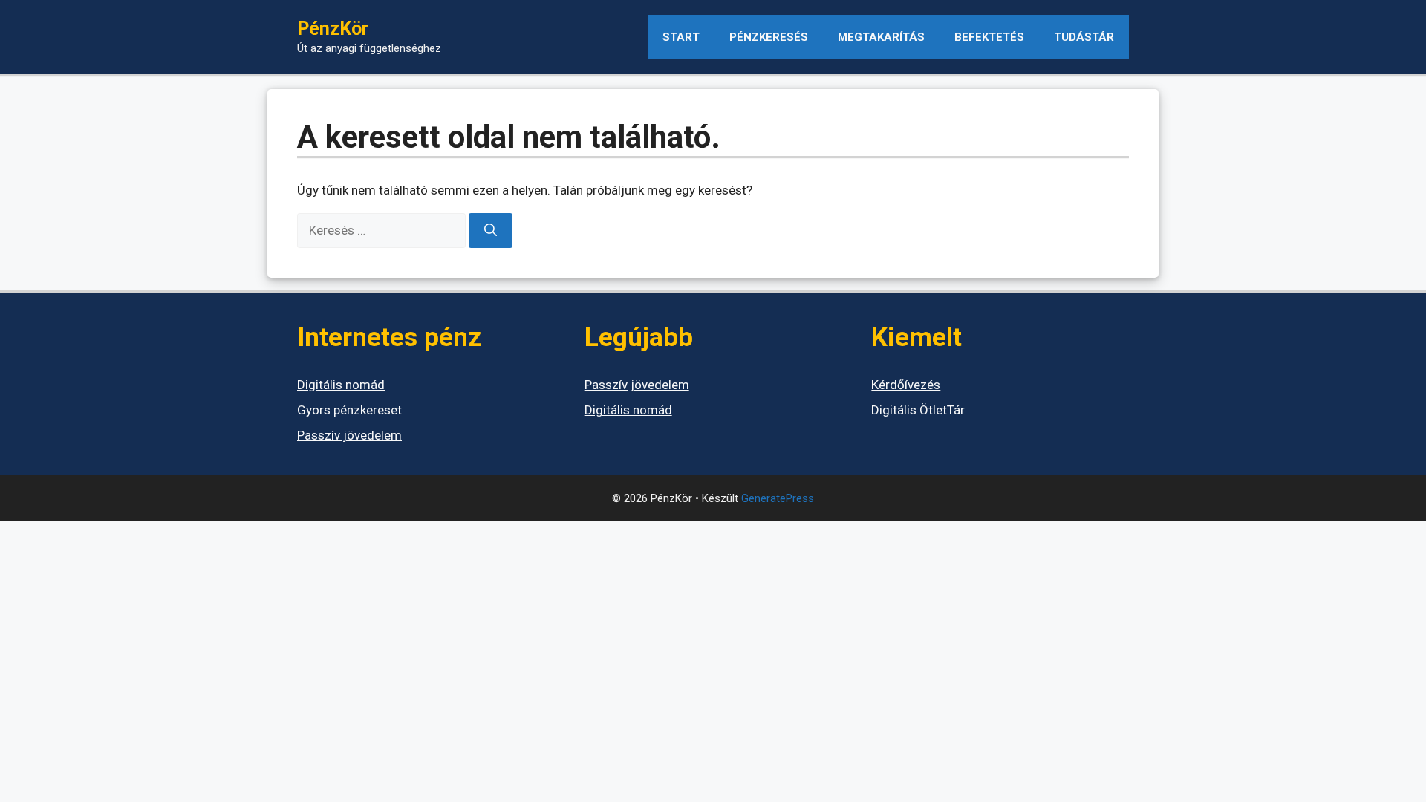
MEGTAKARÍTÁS (881, 37)
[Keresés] (490, 231)
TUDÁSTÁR (1084, 37)
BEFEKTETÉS (989, 37)
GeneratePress (777, 498)
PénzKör (332, 28)
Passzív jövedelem (349, 435)
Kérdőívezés (905, 384)
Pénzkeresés (768, 37)
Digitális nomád (341, 384)
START (681, 37)
